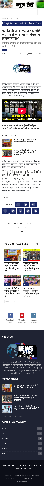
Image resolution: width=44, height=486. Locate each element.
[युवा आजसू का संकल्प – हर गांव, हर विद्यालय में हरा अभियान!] (31, 280)
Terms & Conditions (22, 469)
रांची (25, 259)
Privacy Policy (35, 465)
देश (3, 434)
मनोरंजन (5, 449)
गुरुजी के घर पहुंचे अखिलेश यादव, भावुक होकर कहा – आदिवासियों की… (27, 407)
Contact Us (21, 465)
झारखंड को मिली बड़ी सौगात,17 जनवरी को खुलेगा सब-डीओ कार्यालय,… (25, 152)
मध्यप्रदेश (5, 439)
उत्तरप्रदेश (5, 454)
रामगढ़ (5, 50)
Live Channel (8, 465)
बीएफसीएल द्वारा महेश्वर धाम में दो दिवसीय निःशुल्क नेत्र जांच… (26, 141)
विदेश (4, 444)
